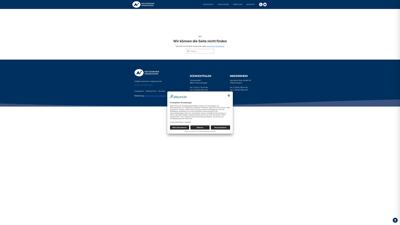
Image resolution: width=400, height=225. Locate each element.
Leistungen (223, 4)
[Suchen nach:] (200, 51)
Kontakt (250, 4)
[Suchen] (188, 51)
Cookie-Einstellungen (143, 85)
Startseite (208, 4)
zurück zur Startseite (215, 46)
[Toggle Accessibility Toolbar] (395, 220)
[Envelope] (265, 4)
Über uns (237, 4)
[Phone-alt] (261, 4)
